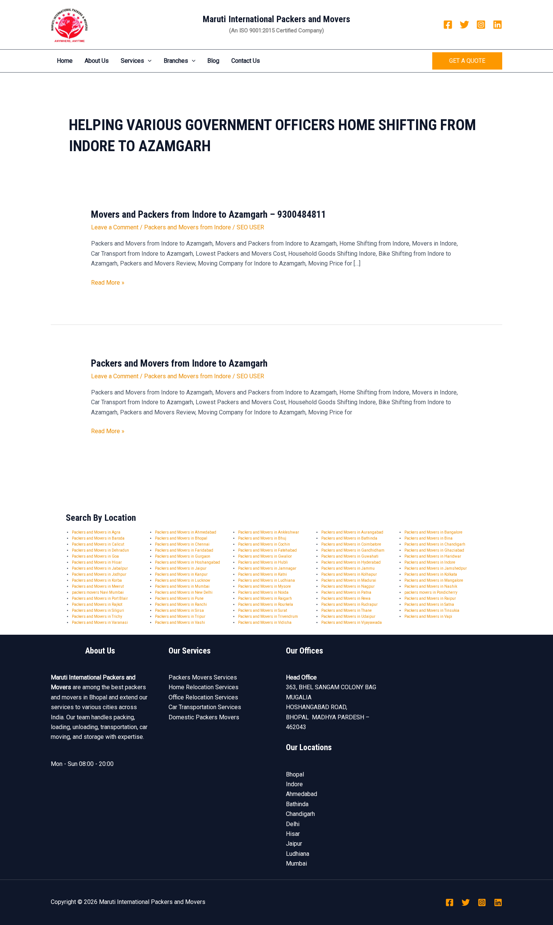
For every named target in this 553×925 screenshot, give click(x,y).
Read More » (108, 283)
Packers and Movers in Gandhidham (352, 550)
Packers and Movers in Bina (428, 538)
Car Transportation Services (205, 707)
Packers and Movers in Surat (262, 610)
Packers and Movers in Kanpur (181, 574)
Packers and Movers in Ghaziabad (434, 550)
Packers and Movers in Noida (263, 592)
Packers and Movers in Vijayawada (351, 622)
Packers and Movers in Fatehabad (267, 550)
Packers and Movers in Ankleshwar (268, 532)
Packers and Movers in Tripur (180, 616)
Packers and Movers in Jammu (348, 568)
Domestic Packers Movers (204, 717)
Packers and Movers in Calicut (98, 544)
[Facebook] (448, 24)
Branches (176, 60)
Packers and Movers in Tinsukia (431, 610)
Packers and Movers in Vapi (428, 616)
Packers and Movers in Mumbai (182, 586)
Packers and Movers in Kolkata (430, 574)
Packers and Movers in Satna (429, 604)
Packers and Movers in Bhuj (262, 538)
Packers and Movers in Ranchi (181, 604)
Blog (213, 60)
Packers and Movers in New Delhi (184, 592)
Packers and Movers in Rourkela (265, 604)
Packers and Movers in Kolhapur (349, 574)
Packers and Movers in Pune (179, 598)
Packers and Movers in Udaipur (348, 616)
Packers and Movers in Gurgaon (182, 556)
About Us (97, 60)
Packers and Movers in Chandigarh (434, 544)
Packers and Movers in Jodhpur (99, 574)
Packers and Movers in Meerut (98, 586)
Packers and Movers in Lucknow (182, 580)
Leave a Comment (114, 227)
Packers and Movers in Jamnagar (267, 568)
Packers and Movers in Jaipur (181, 568)
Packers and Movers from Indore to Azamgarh (179, 363)
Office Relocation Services (203, 697)
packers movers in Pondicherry (430, 592)
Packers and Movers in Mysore (264, 586)
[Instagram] (481, 24)
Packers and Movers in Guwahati (349, 556)
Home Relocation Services (204, 687)
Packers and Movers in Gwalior (265, 556)
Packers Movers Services (203, 677)
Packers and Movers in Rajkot (97, 604)
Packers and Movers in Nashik (430, 586)
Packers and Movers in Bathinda (349, 538)
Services (132, 60)
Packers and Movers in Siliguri (98, 610)
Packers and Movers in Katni (262, 574)
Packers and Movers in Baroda (98, 538)
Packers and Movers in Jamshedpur (435, 568)
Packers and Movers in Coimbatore (351, 544)
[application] (148, 61)
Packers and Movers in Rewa (346, 598)
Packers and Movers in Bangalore (433, 532)
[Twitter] (464, 24)
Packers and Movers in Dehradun (100, 550)
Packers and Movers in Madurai (348, 580)
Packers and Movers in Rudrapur (349, 604)
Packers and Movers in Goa (95, 556)
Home (65, 60)
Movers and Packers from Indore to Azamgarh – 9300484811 (208, 214)
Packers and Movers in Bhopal (181, 538)
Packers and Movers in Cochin (264, 544)
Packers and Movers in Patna (346, 592)
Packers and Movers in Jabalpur (100, 568)
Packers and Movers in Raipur (430, 598)
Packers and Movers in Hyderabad (351, 562)
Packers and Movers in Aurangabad (352, 532)
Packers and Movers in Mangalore (433, 580)
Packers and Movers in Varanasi (100, 622)
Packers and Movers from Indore (187, 227)
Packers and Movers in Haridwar (432, 556)
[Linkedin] (497, 24)
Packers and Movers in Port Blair (100, 598)
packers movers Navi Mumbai (98, 592)
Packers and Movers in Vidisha (265, 622)
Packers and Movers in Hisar (97, 562)
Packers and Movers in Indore (429, 562)
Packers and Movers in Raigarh (265, 598)
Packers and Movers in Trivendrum (268, 616)
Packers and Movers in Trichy (97, 616)
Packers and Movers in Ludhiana (266, 580)
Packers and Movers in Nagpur (348, 586)
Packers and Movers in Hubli (263, 562)
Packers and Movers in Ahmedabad (185, 532)
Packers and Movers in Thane (346, 610)
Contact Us (245, 60)
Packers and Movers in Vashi (180, 622)
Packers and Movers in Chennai (182, 544)
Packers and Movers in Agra (96, 532)
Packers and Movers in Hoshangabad (187, 562)
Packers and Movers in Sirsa (179, 610)
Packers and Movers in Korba (97, 580)
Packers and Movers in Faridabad (184, 550)
